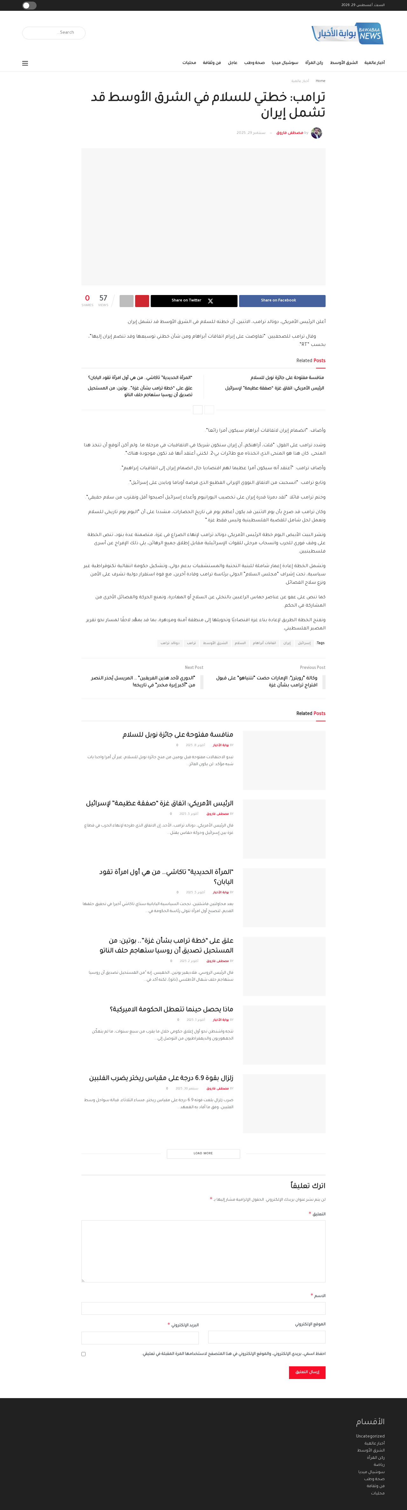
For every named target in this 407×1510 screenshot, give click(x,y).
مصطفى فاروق (289, 133)
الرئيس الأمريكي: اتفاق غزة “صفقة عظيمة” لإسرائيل (274, 388)
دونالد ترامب (170, 643)
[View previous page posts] (209, 409)
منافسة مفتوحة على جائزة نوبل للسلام (287, 378)
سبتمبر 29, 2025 (251, 133)
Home (321, 81)
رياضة (379, 1465)
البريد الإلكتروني (183, 1324)
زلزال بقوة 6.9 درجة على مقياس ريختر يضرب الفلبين (161, 1078)
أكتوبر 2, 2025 (189, 961)
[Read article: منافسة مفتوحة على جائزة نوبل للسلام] (284, 760)
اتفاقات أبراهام (264, 643)
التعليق (317, 1214)
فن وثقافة (212, 63)
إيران (287, 643)
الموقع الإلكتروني (310, 1324)
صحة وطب (254, 63)
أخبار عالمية (375, 63)
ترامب (191, 643)
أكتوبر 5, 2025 (189, 814)
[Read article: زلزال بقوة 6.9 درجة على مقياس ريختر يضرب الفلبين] (284, 1103)
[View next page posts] (198, 409)
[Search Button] (29, 33)
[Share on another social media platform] (127, 301)
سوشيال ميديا (285, 63)
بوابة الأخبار (221, 745)
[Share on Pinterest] (142, 301)
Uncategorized (370, 1437)
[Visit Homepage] (348, 33)
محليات (189, 63)
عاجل (232, 63)
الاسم (318, 1295)
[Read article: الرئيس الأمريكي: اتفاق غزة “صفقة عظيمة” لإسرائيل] (284, 829)
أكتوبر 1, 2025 (196, 1020)
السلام (240, 643)
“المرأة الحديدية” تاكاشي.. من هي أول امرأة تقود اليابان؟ (140, 378)
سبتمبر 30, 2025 (187, 1089)
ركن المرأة (314, 63)
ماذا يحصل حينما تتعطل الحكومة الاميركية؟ (171, 1010)
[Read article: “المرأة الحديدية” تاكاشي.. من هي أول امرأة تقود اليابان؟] (284, 897)
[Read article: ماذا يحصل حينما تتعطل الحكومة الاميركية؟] (284, 1035)
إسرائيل (304, 643)
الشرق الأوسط (344, 63)
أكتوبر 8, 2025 (196, 745)
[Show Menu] (25, 63)
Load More (203, 1154)
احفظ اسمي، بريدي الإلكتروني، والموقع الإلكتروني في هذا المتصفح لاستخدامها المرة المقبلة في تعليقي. (234, 1354)
